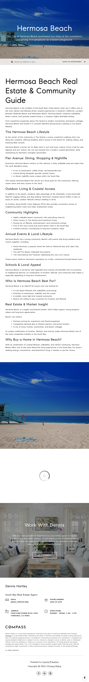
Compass (8, 635)
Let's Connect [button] (44, 555)
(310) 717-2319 (56, 602)
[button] (74, 62)
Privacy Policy (54, 666)
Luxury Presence (50, 662)
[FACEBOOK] (38, 673)
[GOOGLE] (50, 673)
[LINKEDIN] (44, 673)
